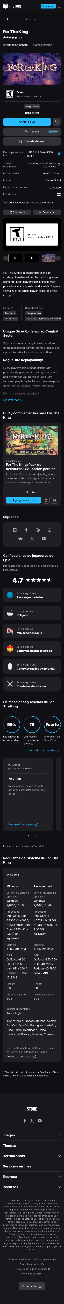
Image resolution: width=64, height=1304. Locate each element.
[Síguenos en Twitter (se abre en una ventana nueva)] (32, 539)
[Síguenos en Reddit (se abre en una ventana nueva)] (20, 539)
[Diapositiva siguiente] (58, 258)
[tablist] (32, 874)
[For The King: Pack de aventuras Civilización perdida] (32, 440)
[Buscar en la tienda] (7, 19)
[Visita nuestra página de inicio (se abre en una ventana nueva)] (37, 530)
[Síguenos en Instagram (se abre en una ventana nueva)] (49, 530)
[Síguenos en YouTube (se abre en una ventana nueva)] (43, 539)
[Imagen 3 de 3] (35, 835)
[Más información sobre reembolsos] (59, 165)
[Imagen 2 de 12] (32, 258)
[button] (32, 400)
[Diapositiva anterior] (5, 258)
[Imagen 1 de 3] (28, 835)
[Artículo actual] (15, 258)
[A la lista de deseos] (54, 500)
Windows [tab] (13, 874)
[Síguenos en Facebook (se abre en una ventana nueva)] (26, 530)
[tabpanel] (32, 939)
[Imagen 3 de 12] (49, 258)
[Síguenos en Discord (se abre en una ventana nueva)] (14, 530)
